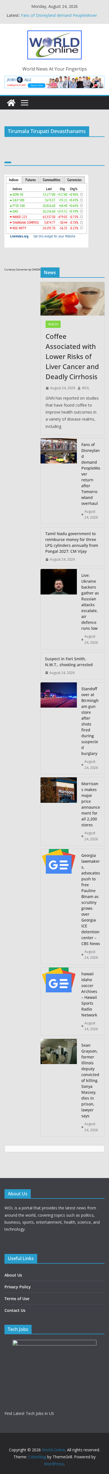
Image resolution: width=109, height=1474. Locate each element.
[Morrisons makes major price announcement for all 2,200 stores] (59, 811)
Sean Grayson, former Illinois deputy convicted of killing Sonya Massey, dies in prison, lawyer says (90, 1080)
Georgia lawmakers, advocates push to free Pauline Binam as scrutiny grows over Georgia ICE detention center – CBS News (90, 899)
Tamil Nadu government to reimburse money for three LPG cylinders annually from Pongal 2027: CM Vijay (71, 542)
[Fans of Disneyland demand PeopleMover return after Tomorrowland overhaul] (59, 481)
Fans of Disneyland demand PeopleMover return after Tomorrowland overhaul (90, 474)
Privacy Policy (17, 1286)
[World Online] (11, 102)
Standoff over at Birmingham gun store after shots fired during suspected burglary (90, 721)
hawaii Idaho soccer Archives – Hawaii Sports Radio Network (89, 994)
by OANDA (35, 269)
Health (53, 324)
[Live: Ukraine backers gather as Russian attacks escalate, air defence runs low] (59, 609)
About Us (13, 1275)
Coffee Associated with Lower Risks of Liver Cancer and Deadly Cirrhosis (60, 13)
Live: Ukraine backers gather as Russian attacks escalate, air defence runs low (90, 602)
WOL (85, 388)
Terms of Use (16, 1298)
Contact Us (14, 1310)
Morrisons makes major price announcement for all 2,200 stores (90, 804)
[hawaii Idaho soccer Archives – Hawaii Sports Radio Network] (59, 1001)
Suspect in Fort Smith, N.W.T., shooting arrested (69, 661)
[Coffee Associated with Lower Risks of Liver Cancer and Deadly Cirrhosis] (73, 299)
